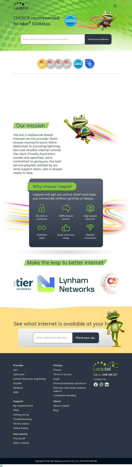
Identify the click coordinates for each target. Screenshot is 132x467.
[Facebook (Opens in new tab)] (95, 384)
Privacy (57, 369)
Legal (56, 378)
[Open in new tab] (65, 283)
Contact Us (99, 379)
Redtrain (18, 387)
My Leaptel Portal (23, 405)
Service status (21, 423)
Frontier (17, 383)
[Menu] (115, 6)
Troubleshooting (22, 419)
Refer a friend (21, 442)
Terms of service (62, 374)
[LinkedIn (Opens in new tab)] (106, 384)
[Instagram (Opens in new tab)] (101, 384)
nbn (15, 369)
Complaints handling (64, 395)
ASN (15, 392)
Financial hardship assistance (69, 383)
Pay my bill (19, 438)
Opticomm (18, 374)
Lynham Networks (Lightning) (29, 378)
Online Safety (20, 428)
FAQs (16, 410)
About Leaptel (61, 405)
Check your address (98, 39)
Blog (55, 410)
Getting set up (21, 414)
